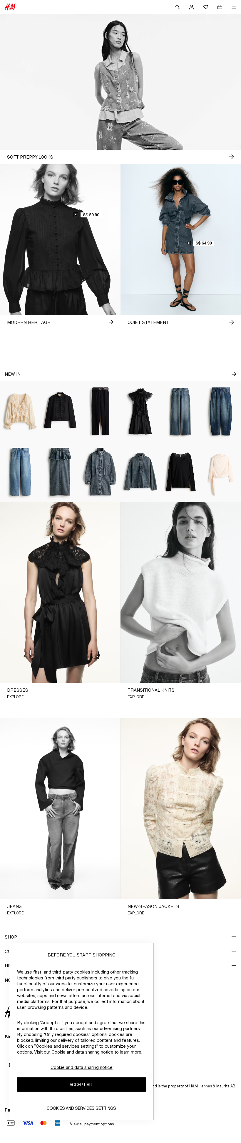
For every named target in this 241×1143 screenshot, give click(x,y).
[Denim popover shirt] (140, 472)
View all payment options (92, 1124)
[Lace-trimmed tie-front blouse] (20, 411)
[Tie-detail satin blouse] (221, 472)
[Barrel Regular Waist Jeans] (221, 411)
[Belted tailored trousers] (100, 411)
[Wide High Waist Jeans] (181, 411)
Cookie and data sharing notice (82, 1067)
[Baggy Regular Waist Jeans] (20, 472)
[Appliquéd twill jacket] (60, 411)
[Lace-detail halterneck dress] (140, 411)
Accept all (81, 1084)
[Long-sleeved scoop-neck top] (181, 472)
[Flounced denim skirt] (60, 472)
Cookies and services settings (81, 1108)
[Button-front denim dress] (100, 472)
